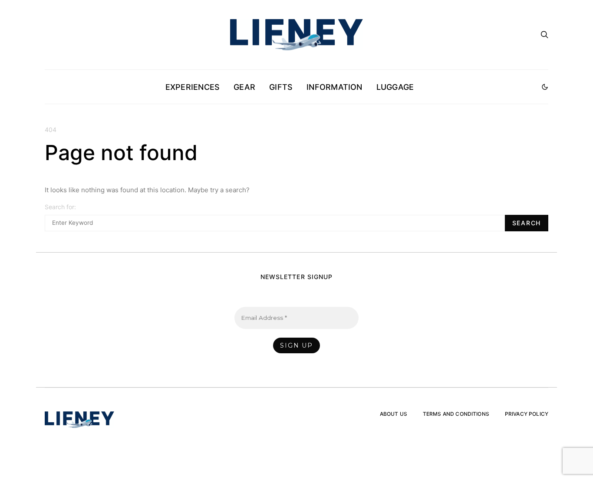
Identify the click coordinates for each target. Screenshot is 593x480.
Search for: (60, 206)
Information (334, 87)
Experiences (192, 87)
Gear (244, 87)
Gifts (281, 87)
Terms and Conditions (456, 414)
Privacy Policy (526, 414)
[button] (544, 86)
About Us (393, 414)
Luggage (395, 87)
